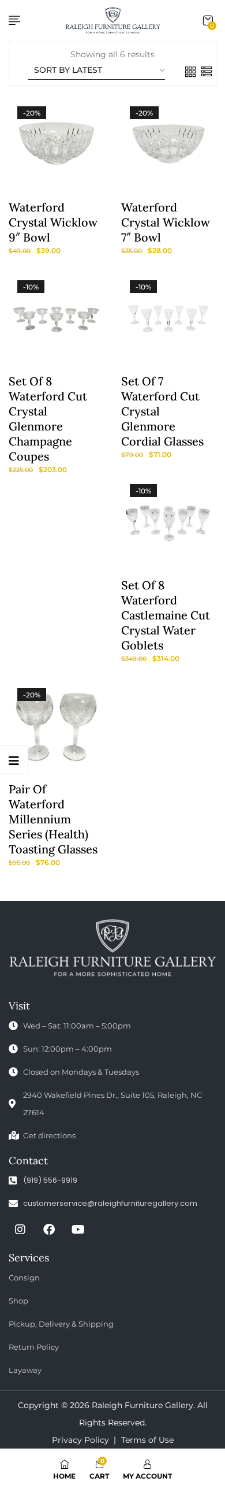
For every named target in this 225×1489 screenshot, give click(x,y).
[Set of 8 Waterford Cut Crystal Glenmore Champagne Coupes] (56, 319)
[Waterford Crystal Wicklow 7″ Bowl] (168, 145)
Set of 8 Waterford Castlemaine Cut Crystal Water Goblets (165, 615)
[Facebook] (49, 1229)
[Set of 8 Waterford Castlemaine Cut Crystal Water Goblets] (168, 523)
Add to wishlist (29, 202)
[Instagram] (20, 1229)
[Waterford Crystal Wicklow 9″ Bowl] (56, 145)
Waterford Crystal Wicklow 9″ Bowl (53, 222)
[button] (207, 20)
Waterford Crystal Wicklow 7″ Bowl (165, 222)
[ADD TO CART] (48, 202)
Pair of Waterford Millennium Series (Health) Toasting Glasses (53, 819)
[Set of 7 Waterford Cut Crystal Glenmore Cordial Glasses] (168, 319)
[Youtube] (77, 1229)
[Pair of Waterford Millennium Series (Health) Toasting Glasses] (56, 727)
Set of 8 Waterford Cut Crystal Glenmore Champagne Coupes (48, 418)
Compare (67, 202)
